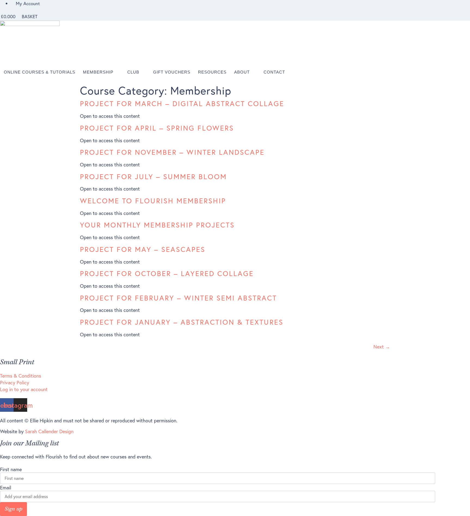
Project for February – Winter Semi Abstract (178, 297)
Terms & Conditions (20, 376)
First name (11, 469)
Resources (212, 72)
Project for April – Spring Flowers (157, 128)
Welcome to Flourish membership (153, 200)
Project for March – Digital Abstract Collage (182, 103)
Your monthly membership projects (157, 224)
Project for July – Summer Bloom (153, 176)
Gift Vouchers (171, 72)
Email (5, 487)
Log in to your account (24, 389)
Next (381, 347)
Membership (98, 72)
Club (133, 72)
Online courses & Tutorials (39, 72)
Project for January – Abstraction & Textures (181, 322)
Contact (274, 72)
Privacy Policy (14, 382)
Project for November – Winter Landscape (172, 152)
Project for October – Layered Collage (167, 273)
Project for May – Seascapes (142, 249)
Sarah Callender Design (49, 431)
